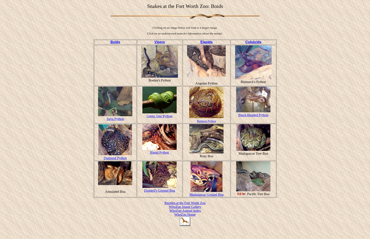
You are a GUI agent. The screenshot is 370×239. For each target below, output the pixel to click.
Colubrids (253, 42)
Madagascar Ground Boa (206, 194)
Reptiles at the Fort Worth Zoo (185, 203)
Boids (115, 42)
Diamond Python (115, 158)
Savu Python (115, 119)
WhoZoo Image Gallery (185, 207)
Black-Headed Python (253, 115)
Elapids (206, 42)
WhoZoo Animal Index (185, 210)
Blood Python (159, 152)
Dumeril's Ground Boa (159, 190)
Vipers (159, 42)
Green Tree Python (159, 116)
